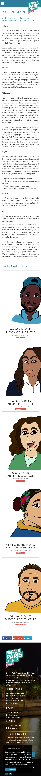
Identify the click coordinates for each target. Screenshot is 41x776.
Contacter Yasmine (20, 409)
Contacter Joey (20, 337)
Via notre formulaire (16, 693)
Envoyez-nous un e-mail (18, 696)
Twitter (29, 638)
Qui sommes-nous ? (15, 712)
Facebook (8, 638)
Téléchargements (14, 725)
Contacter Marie (20, 552)
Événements (12, 728)
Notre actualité (14, 717)
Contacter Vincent (20, 624)
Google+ (18, 638)
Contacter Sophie (20, 481)
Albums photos (13, 715)
